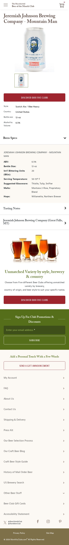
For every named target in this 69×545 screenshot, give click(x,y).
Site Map (50, 533)
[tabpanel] (34, 173)
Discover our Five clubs (34, 98)
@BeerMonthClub (15, 521)
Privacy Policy (19, 533)
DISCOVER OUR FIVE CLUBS (34, 300)
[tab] (34, 138)
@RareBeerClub (14, 524)
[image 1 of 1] (21, 81)
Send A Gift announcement (34, 366)
